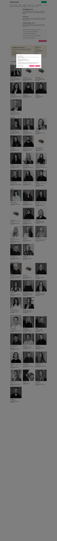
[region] (28, 61)
